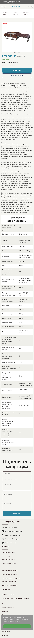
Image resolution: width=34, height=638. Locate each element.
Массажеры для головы (10, 571)
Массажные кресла (8, 552)
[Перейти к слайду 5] (19, 52)
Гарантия (5, 635)
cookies (16, 618)
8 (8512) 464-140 (8, 595)
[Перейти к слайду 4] (18, 52)
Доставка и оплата (8, 608)
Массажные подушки (9, 582)
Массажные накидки (8, 560)
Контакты (5, 611)
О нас (3, 604)
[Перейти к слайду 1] (14, 52)
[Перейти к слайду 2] (15, 52)
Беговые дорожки (8, 556)
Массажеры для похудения (11, 578)
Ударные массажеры (9, 563)
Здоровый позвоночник (9, 585)
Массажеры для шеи (8, 567)
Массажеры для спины (9, 574)
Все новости (6, 632)
